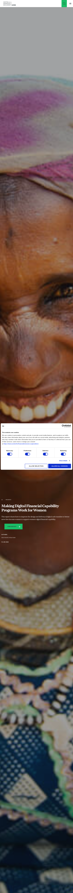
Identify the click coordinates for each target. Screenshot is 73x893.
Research (8, 499)
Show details (63, 460)
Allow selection (36, 466)
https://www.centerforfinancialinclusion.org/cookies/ (21, 443)
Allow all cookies (60, 466)
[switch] (27, 454)
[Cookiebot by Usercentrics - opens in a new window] (63, 426)
